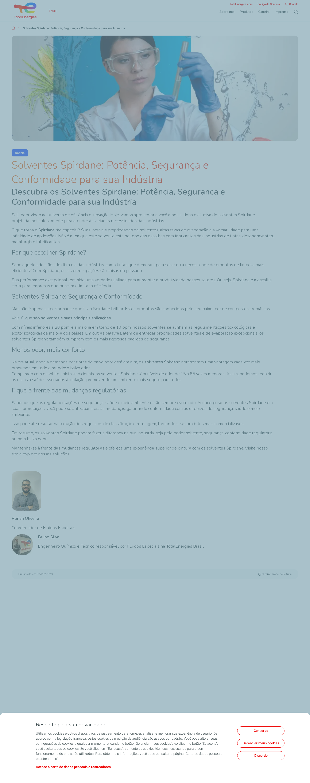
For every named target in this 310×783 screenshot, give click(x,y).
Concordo (261, 731)
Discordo (261, 756)
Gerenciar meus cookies (261, 743)
